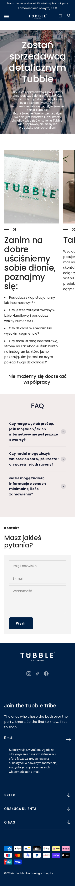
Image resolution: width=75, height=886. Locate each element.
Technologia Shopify (39, 873)
